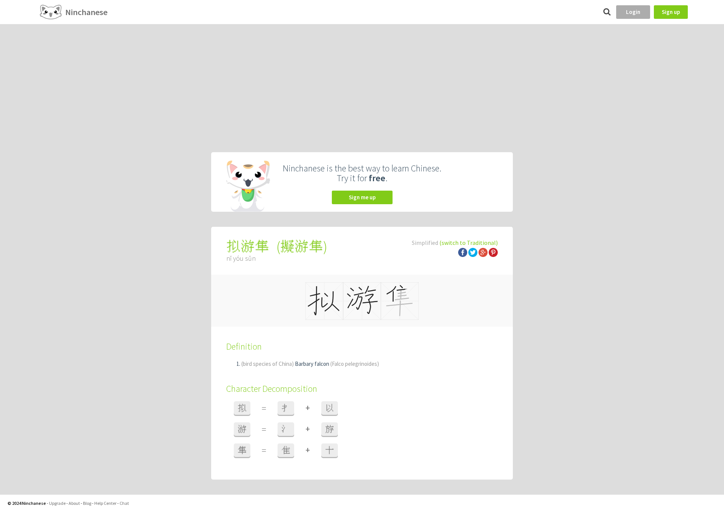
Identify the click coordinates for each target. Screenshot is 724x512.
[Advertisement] (362, 80)
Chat (124, 503)
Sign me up (362, 197)
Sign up (671, 11)
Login (633, 11)
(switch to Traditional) (468, 242)
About (74, 503)
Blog (87, 503)
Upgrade (57, 503)
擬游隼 (301, 246)
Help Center (105, 503)
